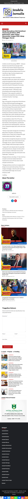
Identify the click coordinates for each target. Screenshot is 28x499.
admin (4, 40)
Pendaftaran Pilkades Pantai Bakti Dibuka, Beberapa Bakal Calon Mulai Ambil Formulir (14, 376)
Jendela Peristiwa (6, 468)
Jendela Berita (5, 241)
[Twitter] (9, 497)
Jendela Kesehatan (6, 451)
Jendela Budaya (5, 436)
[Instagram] (23, 497)
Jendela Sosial (18, 292)
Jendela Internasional (6, 448)
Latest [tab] (4, 352)
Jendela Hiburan (5, 442)
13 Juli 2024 (9, 40)
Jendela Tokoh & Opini (6, 242)
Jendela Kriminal (5, 454)
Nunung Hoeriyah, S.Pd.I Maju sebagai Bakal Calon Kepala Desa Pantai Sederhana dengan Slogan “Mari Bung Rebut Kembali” (14, 247)
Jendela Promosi (5, 474)
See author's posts (14, 197)
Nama (4, 333)
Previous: (12, 210)
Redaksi (3, 483)
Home (22, 3)
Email (16, 333)
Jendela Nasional (5, 459)
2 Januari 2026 (9, 250)
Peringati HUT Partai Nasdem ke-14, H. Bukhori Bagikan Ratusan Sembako (13, 298)
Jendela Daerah (12, 241)
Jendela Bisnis (5, 433)
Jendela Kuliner (5, 457)
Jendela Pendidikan (6, 465)
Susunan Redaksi (17, 3)
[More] (26, 497)
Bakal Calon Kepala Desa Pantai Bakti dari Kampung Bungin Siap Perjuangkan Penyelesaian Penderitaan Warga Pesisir (14, 273)
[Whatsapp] (16, 497)
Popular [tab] (10, 352)
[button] (2, 23)
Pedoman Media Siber (8, 3)
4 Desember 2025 (10, 276)
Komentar (5, 316)
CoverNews (19, 492)
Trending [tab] (16, 352)
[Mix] (12, 497)
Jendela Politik (5, 29)
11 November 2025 (10, 300)
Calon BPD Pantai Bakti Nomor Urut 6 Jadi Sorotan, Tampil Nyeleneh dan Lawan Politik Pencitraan (14, 392)
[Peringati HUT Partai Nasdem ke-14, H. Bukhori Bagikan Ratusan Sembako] (14, 287)
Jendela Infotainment (6, 445)
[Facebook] (5, 497)
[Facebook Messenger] (19, 497)
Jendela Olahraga (6, 462)
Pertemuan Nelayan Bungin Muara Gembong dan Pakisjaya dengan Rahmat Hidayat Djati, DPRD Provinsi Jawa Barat (15, 358)
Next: (13, 217)
